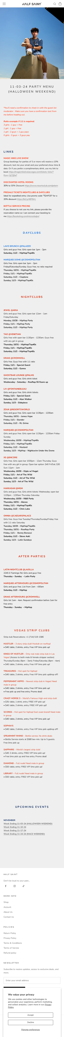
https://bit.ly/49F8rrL (26, 199)
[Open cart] (60, 3)
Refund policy (10, 952)
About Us (8, 912)
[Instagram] (15, 886)
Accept (30, 1015)
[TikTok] (23, 886)
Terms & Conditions (13, 943)
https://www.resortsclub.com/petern (41, 185)
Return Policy (10, 933)
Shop (6, 902)
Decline (30, 1022)
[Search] (54, 4)
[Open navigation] (4, 4)
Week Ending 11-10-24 (15, 827)
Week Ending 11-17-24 (15, 830)
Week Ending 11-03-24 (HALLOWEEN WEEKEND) (28, 823)
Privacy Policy (10, 938)
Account (7, 907)
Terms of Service (11, 948)
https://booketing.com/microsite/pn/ (23, 216)
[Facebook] (6, 886)
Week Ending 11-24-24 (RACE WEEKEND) (24, 834)
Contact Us (9, 917)
